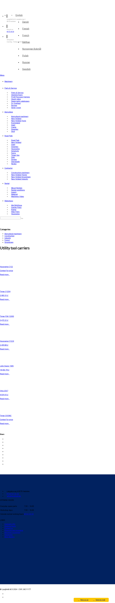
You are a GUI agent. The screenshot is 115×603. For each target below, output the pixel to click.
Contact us (8, 528)
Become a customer (12, 533)
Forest (7, 240)
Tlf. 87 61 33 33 (13, 494)
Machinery (8, 81)
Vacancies (8, 535)
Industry (7, 238)
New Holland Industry (19, 179)
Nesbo (14, 164)
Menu (2, 75)
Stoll (13, 131)
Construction (9, 236)
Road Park (8, 136)
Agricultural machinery (13, 234)
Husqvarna (15, 214)
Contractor (8, 168)
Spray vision (16, 108)
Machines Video (17, 196)
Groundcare (8, 242)
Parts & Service (10, 88)
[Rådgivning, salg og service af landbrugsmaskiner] (14, 4)
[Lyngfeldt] (13, 10)
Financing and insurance (13, 530)
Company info (9, 524)
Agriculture (8, 112)
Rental (6, 183)
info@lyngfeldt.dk (14, 496)
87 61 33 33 (10, 31)
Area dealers (9, 537)
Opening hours (10, 526)
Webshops (8, 201)
